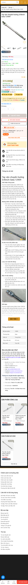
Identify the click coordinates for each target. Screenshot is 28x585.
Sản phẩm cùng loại (9, 400)
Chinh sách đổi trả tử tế (7, 476)
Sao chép (5, 134)
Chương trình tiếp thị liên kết (8, 488)
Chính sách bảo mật (6, 478)
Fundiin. (22, 100)
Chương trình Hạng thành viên (8, 501)
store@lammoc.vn (12, 365)
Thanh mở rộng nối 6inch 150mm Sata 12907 (20, 417)
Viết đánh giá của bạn (7, 59)
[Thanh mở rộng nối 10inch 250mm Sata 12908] (7, 409)
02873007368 (13, 145)
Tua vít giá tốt (4, 519)
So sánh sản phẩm (5, 539)
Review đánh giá (5, 537)
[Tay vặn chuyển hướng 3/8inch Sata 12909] (7, 445)
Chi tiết (23, 77)
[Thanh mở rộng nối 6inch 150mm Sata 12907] (20, 409)
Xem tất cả (14, 464)
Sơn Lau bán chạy (5, 527)
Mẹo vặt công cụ (5, 543)
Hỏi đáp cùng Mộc (5, 549)
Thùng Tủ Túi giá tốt (6, 525)
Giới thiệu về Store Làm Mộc (8, 495)
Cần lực (10, 7)
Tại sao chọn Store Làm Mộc (8, 497)
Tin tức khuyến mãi (5, 535)
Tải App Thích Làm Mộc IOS (8, 506)
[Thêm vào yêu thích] (24, 42)
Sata (9, 63)
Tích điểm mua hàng (6, 499)
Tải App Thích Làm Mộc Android (9, 504)
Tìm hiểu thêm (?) (6, 104)
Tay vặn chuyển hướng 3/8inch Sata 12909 (6, 453)
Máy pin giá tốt (4, 513)
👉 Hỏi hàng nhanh (14, 120)
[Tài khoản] (25, 2)
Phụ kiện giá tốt (5, 523)
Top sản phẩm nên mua (7, 545)
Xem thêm (13, 319)
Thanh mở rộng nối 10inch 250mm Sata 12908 (7, 417)
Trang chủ (3, 7)
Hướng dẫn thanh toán (6, 482)
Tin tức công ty (4, 547)
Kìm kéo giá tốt (4, 517)
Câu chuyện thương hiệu (7, 541)
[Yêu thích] (21, 2)
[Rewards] (3, 577)
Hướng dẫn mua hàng (6, 484)
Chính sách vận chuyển (7, 480)
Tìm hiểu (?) (12, 92)
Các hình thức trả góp (6, 486)
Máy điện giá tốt (5, 515)
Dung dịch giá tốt (5, 521)
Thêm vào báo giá (15, 123)
